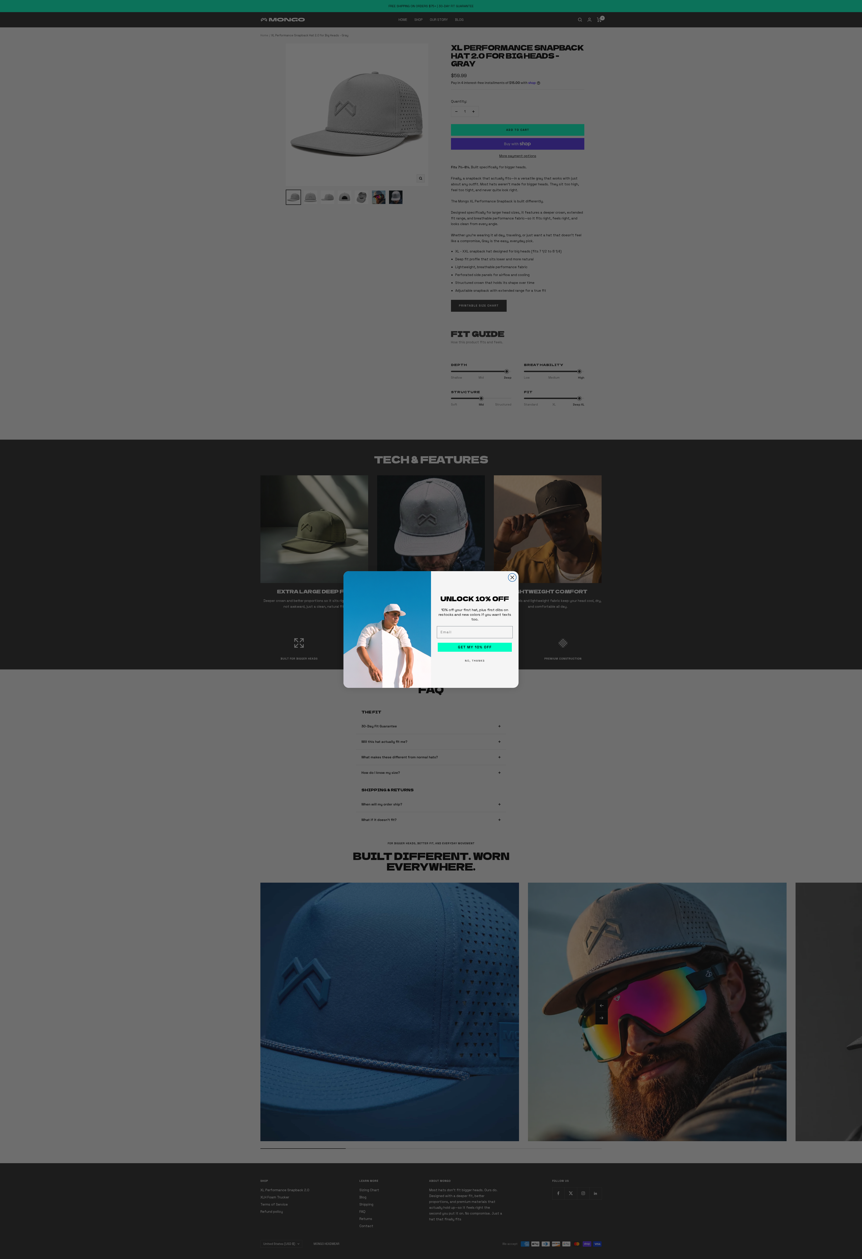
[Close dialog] (512, 577)
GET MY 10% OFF (475, 647)
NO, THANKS (475, 660)
